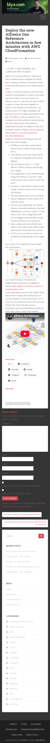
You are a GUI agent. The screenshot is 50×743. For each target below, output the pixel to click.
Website (5, 473)
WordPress (40, 740)
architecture (19, 403)
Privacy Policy (32, 735)
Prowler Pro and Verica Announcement (23, 566)
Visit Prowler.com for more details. (21, 551)
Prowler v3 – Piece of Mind (17, 561)
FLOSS (12, 647)
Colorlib (23, 740)
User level (14, 704)
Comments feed (13, 599)
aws (27, 403)
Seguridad (14, 683)
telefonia (13, 688)
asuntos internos (17, 626)
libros (12, 668)
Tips (11, 694)
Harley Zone (16, 735)
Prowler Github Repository (33, 729)
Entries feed (11, 594)
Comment (7, 423)
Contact (13, 724)
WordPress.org (12, 604)
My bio (24, 724)
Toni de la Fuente (34, 58)
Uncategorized (16, 699)
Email (5, 464)
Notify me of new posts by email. (16, 493)
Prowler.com (11, 729)
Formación (14, 657)
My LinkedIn (36, 724)
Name (5, 454)
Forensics (14, 652)
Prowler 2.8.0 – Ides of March (18, 572)
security (13, 678)
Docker (13, 642)
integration (14, 663)
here (7, 88)
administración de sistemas (21, 621)
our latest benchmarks (15, 123)
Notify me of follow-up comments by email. (21, 486)
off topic (13, 673)
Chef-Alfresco (15, 117)
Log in (8, 589)
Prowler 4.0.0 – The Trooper (18, 556)
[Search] (41, 536)
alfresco (9, 403)
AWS (10, 61)
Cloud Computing (17, 637)
